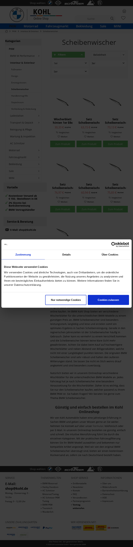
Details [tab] (66, 254)
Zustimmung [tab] (23, 254)
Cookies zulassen (108, 299)
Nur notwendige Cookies (66, 299)
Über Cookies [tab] (110, 254)
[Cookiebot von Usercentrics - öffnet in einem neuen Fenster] (114, 244)
